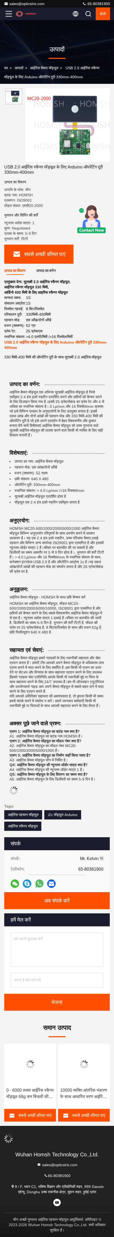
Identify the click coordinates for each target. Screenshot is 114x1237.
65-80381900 (98, 4)
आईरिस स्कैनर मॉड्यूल (23, 826)
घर (6, 68)
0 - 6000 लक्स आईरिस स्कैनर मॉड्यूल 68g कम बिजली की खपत (30, 1094)
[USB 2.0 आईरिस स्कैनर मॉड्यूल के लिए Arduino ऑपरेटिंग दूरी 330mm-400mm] (67, 125)
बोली (103, 14)
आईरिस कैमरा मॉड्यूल (44, 68)
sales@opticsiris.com (27, 4)
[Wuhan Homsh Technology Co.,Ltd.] (26, 13)
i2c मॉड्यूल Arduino (62, 815)
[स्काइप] (27, 884)
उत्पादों (19, 68)
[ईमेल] (51, 884)
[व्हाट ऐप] (39, 883)
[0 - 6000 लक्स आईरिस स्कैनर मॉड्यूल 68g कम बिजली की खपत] (30, 1064)
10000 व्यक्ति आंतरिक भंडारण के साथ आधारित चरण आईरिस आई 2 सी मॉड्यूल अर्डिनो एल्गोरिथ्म (83, 1094)
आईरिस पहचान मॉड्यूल (23, 815)
